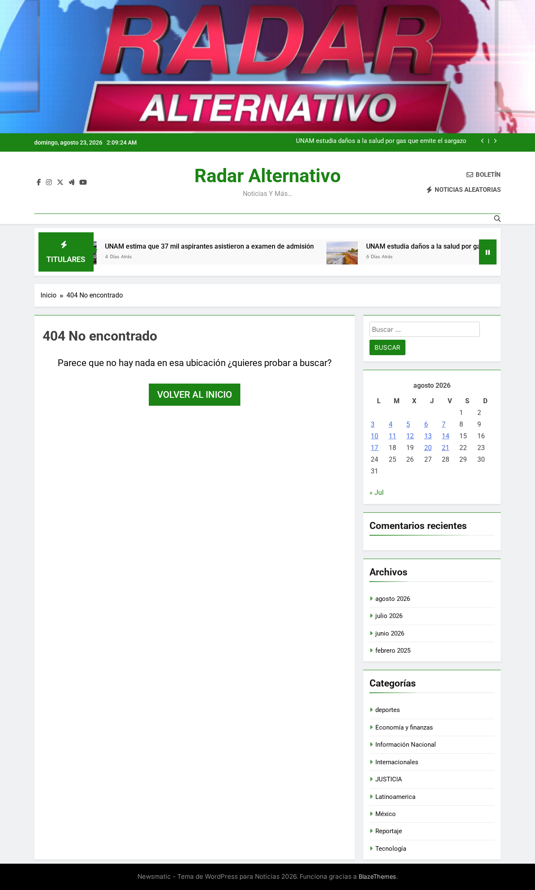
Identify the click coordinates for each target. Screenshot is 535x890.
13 (428, 436)
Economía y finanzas (404, 727)
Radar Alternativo (267, 176)
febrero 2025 (392, 650)
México (385, 814)
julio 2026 (389, 616)
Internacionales (396, 762)
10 (374, 436)
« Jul (376, 492)
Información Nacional (405, 744)
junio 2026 (389, 633)
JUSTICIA (388, 779)
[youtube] (83, 183)
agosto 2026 (392, 599)
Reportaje (388, 831)
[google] (71, 183)
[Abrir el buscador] (497, 218)
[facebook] (38, 183)
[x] (60, 183)
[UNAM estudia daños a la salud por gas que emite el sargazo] (314, 257)
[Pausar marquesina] (488, 251)
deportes (387, 710)
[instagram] (48, 183)
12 (410, 436)
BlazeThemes (377, 876)
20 (428, 448)
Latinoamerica (395, 797)
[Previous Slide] (482, 141)
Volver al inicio (194, 394)
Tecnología (390, 848)
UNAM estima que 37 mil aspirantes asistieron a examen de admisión (181, 246)
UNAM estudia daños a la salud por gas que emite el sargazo (381, 141)
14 (445, 436)
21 (445, 448)
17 (374, 448)
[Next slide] (495, 141)
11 (392, 436)
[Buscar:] (424, 331)
